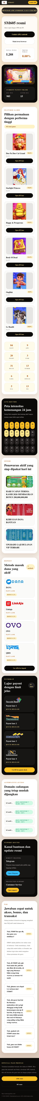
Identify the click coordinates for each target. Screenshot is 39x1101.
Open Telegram (13, 873)
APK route (19, 1079)
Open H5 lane (19, 161)
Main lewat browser (19, 41)
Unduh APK (32, 2)
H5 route (19, 1084)
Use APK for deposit (19, 668)
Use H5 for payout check (19, 770)
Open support (12, 890)
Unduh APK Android (19, 34)
